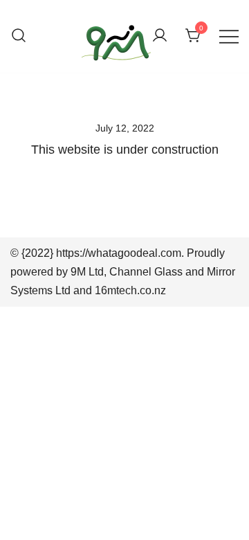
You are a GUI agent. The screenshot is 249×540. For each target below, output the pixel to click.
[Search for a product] (18, 36)
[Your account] (159, 36)
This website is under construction (125, 149)
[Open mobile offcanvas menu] (229, 36)
